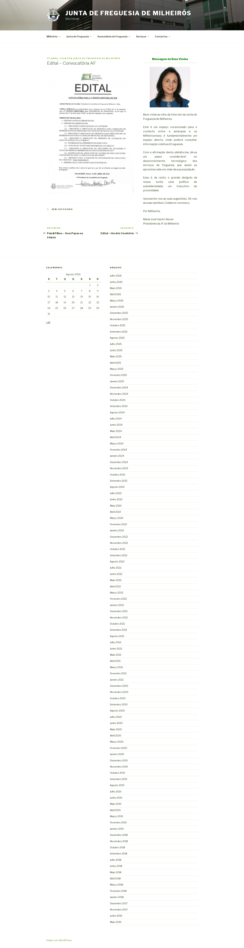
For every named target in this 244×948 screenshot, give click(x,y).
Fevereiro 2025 (118, 375)
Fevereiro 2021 (118, 673)
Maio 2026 (116, 288)
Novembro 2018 (119, 841)
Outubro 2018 (117, 847)
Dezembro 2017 (118, 903)
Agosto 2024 (117, 412)
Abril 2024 (115, 437)
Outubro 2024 (117, 400)
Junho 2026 (116, 282)
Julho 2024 (116, 418)
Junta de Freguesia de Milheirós (128, 13)
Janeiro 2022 (117, 605)
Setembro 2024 (118, 406)
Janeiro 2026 (117, 306)
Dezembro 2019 (119, 760)
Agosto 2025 (117, 337)
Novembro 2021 (119, 617)
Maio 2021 (115, 654)
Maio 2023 (116, 505)
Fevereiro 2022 (118, 598)
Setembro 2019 (118, 779)
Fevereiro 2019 (118, 822)
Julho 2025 (116, 344)
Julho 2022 (116, 567)
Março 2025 (116, 368)
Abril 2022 (115, 586)
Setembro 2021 (118, 629)
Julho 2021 (115, 642)
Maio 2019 (115, 803)
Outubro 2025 (117, 325)
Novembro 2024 (119, 393)
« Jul (48, 322)
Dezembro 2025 (119, 312)
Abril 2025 (115, 362)
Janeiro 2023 (117, 530)
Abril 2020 (115, 735)
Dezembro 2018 (119, 834)
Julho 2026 (116, 275)
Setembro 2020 (119, 704)
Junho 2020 (116, 723)
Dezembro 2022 (119, 536)
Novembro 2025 (119, 319)
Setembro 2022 (118, 555)
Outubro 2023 (117, 474)
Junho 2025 (116, 350)
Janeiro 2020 (117, 754)
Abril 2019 (115, 810)
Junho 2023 (116, 499)
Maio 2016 (115, 922)
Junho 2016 (116, 915)
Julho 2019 (115, 791)
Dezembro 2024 (119, 387)
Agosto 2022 (117, 561)
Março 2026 (116, 300)
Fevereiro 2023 (118, 524)
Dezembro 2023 (119, 462)
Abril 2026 (115, 294)
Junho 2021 (116, 648)
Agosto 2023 (117, 486)
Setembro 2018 (118, 853)
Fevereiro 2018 (118, 890)
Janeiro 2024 (117, 455)
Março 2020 (116, 741)
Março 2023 (116, 518)
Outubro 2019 (117, 772)
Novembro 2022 (119, 542)
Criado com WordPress (59, 940)
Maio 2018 (115, 872)
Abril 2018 (115, 878)
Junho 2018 (116, 866)
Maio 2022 (116, 580)
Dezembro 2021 (118, 611)
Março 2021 (116, 667)
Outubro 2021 (117, 623)
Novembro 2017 (119, 909)
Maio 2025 (116, 356)
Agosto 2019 (117, 785)
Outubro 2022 (117, 549)
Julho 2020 (116, 716)
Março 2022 (116, 592)
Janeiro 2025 (117, 381)
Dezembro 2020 (119, 685)
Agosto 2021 (117, 636)
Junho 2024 (116, 424)
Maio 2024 (116, 431)
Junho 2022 (116, 574)
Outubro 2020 (117, 698)
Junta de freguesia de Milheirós (96, 58)
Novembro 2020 (119, 692)
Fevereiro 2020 (118, 748)
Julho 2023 (116, 493)
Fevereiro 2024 (118, 449)
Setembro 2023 (118, 480)
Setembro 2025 (118, 331)
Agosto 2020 (117, 710)
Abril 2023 (115, 511)
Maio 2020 (116, 729)
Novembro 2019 (119, 766)
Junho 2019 (116, 797)
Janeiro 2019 (117, 828)
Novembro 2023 (119, 468)
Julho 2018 (115, 859)
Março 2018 (116, 884)
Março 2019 (116, 816)
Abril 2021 (115, 660)
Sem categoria (62, 209)
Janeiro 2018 (117, 897)
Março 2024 (116, 443)
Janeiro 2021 (116, 679)
